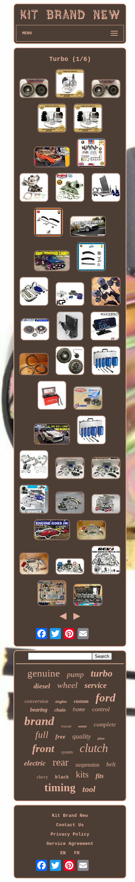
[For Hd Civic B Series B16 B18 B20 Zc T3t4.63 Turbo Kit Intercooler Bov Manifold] (70, 469)
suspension (87, 765)
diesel (42, 686)
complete (105, 724)
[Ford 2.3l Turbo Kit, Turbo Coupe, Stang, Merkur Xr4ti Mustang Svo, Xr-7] (70, 503)
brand (39, 721)
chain (60, 710)
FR (77, 853)
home (79, 710)
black (62, 777)
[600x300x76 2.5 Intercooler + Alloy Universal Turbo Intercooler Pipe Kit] (106, 188)
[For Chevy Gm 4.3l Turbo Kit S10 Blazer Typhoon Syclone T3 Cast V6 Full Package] (70, 567)
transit (66, 726)
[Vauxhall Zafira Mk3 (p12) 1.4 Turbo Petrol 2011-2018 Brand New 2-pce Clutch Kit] (34, 89)
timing (59, 787)
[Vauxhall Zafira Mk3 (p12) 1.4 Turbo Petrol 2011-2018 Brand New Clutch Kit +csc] (106, 89)
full (41, 735)
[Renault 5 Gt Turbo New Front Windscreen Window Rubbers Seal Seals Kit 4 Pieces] (34, 365)
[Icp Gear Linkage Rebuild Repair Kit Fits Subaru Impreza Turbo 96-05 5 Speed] (70, 294)
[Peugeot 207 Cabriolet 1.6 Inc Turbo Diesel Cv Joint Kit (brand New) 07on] (70, 84)
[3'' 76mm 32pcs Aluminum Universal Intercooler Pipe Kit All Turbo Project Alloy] (34, 292)
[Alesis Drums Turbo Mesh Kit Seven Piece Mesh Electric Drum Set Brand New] (106, 292)
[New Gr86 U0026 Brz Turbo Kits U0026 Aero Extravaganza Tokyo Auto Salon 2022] (52, 435)
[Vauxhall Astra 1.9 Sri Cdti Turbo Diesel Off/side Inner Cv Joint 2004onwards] (52, 119)
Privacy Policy (70, 834)
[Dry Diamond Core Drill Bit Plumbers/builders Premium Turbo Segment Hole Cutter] (106, 361)
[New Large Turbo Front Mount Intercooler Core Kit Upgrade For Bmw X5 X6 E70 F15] (70, 326)
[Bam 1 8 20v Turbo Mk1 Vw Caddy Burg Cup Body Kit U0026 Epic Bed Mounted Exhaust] (52, 261)
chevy (42, 776)
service (95, 685)
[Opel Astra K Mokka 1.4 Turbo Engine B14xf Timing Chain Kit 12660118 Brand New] (91, 257)
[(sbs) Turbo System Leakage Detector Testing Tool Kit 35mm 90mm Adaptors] (88, 595)
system (67, 752)
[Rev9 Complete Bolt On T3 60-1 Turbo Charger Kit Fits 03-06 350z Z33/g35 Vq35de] (106, 561)
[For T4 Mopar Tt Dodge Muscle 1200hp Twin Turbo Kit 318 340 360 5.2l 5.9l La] (91, 531)
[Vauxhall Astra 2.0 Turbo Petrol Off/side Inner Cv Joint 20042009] (88, 119)
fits (100, 775)
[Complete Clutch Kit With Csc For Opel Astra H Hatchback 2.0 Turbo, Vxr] (70, 361)
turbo (101, 673)
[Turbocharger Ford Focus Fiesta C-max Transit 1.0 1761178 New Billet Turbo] (34, 188)
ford (106, 697)
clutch (94, 748)
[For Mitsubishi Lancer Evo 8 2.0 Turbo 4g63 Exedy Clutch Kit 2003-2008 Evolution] (88, 398)
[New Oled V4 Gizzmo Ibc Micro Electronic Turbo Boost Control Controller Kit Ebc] (105, 326)
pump (75, 674)
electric (35, 763)
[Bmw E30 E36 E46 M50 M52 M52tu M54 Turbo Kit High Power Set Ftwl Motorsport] (106, 504)
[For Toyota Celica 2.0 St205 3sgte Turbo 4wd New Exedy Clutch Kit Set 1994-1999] (35, 330)
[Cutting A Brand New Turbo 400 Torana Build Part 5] (52, 157)
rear (61, 762)
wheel (67, 685)
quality (81, 736)
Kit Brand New (70, 815)
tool (89, 789)
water (82, 726)
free (60, 736)
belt (111, 764)
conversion (36, 701)
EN (63, 853)
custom (81, 701)
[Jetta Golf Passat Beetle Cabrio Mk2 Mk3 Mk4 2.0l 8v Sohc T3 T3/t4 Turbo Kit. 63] (34, 500)
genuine (43, 673)
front (43, 748)
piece (101, 738)
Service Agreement (69, 843)
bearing (38, 710)
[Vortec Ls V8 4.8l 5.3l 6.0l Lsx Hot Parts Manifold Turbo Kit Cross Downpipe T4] (34, 564)
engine (61, 701)
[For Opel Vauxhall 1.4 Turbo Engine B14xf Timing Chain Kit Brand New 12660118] (48, 222)
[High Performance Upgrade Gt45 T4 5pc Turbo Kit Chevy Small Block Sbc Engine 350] (34, 465)
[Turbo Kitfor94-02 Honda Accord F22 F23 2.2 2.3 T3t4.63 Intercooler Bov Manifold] (106, 469)
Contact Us (70, 825)
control (101, 709)
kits (82, 774)
